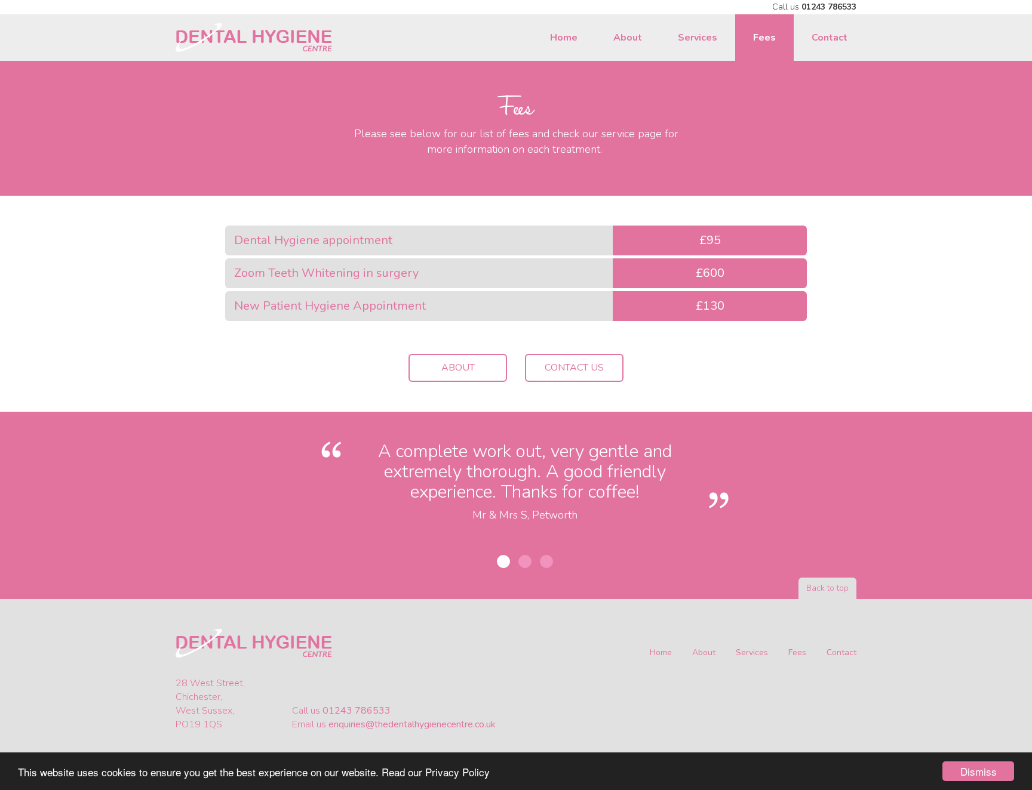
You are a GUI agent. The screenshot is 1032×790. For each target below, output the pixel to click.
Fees (764, 37)
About (627, 37)
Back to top (827, 588)
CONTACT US (574, 367)
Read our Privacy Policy (436, 771)
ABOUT (458, 367)
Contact (829, 37)
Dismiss (978, 771)
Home (564, 37)
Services (697, 37)
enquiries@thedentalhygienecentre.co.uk (412, 724)
